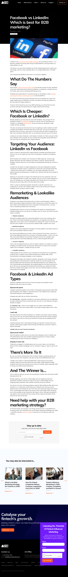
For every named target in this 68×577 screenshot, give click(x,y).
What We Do (27, 2)
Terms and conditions (7, 565)
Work (35, 2)
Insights (51, 2)
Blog (17, 562)
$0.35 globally (25, 121)
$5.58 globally (27, 123)
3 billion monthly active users (26, 87)
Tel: (6, 555)
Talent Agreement (39, 565)
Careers (33, 562)
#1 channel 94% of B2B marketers (28, 62)
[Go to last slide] (2, 481)
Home (19, 2)
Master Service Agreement (23, 565)
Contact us (62, 2)
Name (44, 541)
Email (44, 547)
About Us (43, 2)
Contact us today (27, 412)
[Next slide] (65, 481)
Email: (10, 557)
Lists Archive (24, 562)
